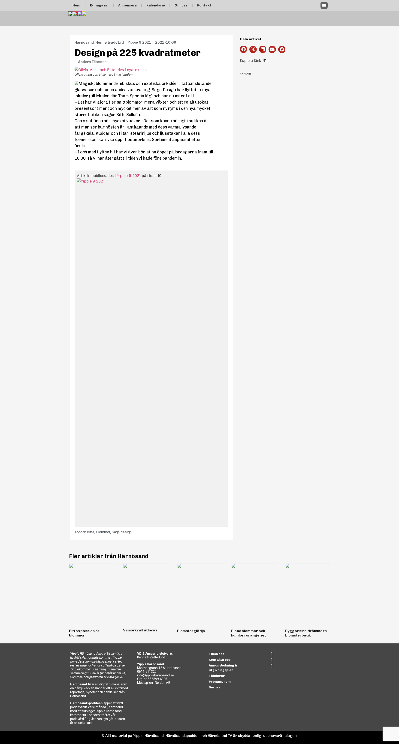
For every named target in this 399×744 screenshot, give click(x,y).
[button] (324, 5)
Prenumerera (220, 682)
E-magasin (99, 5)
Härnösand (84, 42)
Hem (76, 5)
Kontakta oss (219, 660)
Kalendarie (155, 5)
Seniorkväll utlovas (140, 630)
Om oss (181, 5)
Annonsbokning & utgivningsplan (223, 667)
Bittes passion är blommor (84, 633)
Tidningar (217, 676)
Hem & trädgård (110, 42)
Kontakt (204, 5)
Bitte (90, 532)
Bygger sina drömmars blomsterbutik (306, 633)
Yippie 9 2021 (129, 175)
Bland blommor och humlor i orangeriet (248, 633)
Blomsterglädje (191, 631)
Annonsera (127, 5)
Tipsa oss (216, 654)
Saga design (122, 532)
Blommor (103, 532)
